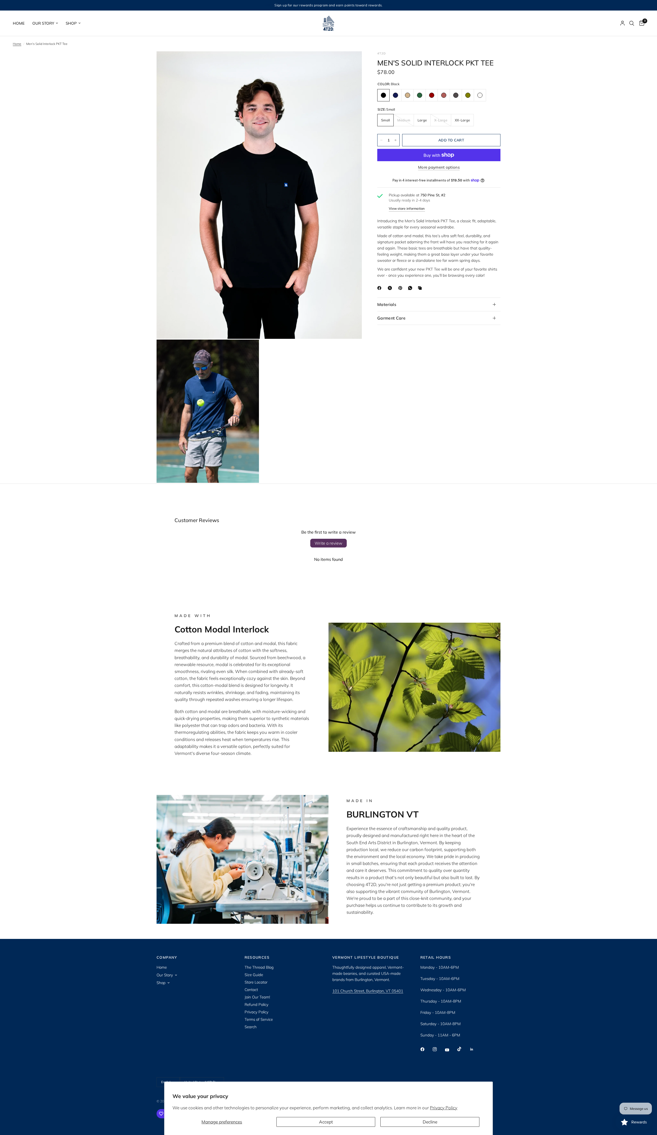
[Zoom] (351, 62)
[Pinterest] (401, 288)
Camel (407, 95)
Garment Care (391, 318)
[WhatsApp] (411, 288)
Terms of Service (259, 1019)
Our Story (43, 23)
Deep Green (419, 95)
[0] (640, 23)
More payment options (439, 167)
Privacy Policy (443, 1107)
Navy (395, 95)
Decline (430, 1121)
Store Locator (256, 982)
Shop (71, 23)
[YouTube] (450, 1049)
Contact (251, 989)
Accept (326, 1121)
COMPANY (167, 957)
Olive (468, 95)
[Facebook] (380, 288)
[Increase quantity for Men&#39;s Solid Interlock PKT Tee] (395, 140)
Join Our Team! (257, 997)
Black (383, 95)
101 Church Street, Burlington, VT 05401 (367, 990)
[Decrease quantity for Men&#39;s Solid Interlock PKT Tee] (381, 140)
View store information (407, 208)
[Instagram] (438, 1049)
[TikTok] (463, 1049)
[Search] (632, 23)
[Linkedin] (475, 1049)
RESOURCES (257, 957)
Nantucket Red (444, 95)
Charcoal (456, 95)
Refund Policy (256, 1004)
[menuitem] (20, 23)
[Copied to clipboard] (421, 288)
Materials (386, 304)
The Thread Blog (259, 967)
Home (19, 23)
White (480, 95)
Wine (432, 95)
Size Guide (254, 974)
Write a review (328, 543)
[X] (391, 288)
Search (251, 1026)
